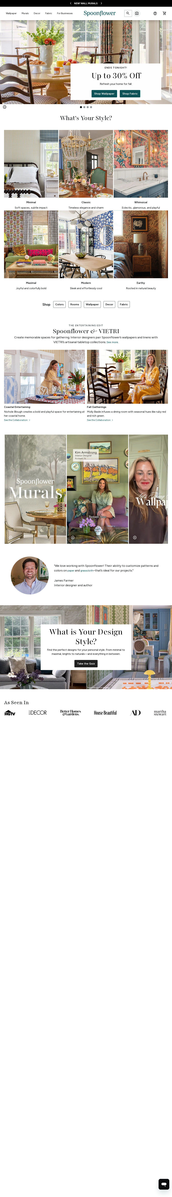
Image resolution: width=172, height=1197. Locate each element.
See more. (113, 342)
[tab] (81, 107)
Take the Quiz (86, 663)
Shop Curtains (116, 93)
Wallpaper (11, 13)
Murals (25, 13)
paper (71, 570)
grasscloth (86, 570)
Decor (37, 13)
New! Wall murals (86, 3)
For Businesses (65, 13)
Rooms (74, 304)
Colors (59, 304)
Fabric (48, 13)
